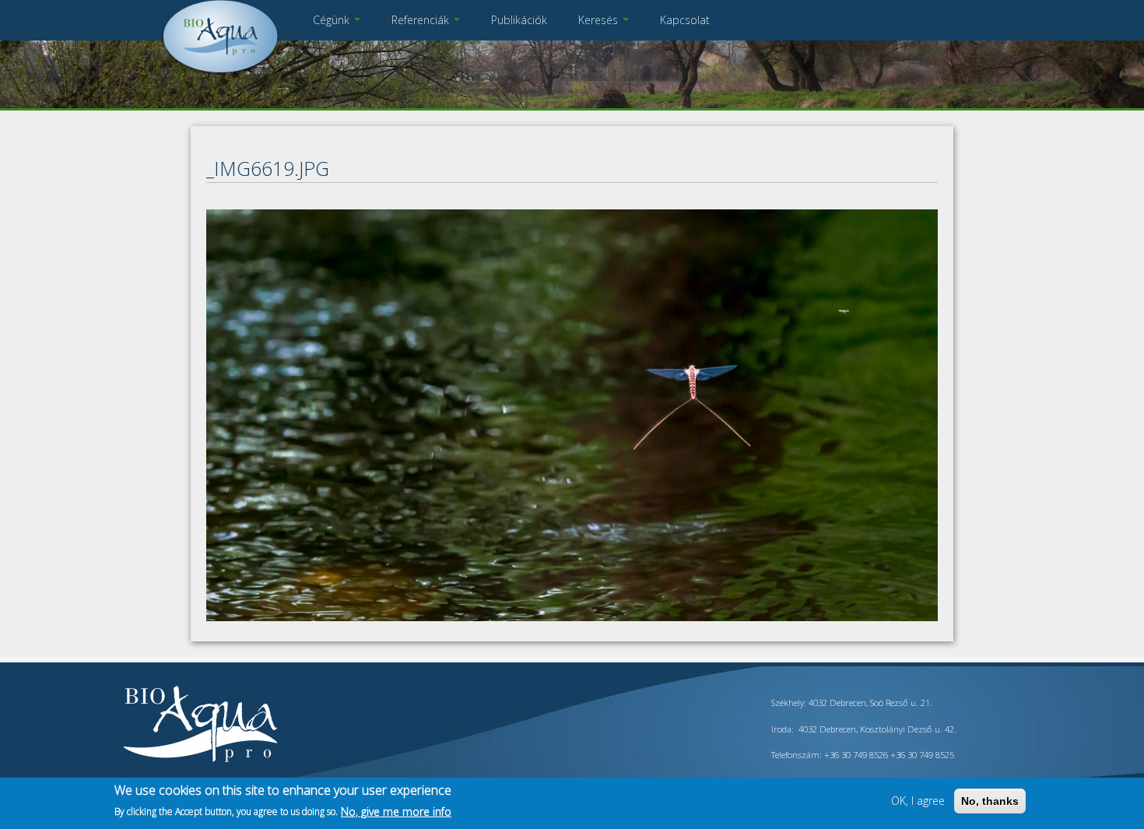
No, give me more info (396, 810)
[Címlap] (220, 73)
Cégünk (333, 19)
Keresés (599, 19)
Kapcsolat (685, 19)
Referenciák (421, 19)
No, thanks (990, 801)
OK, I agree (918, 800)
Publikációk (519, 19)
